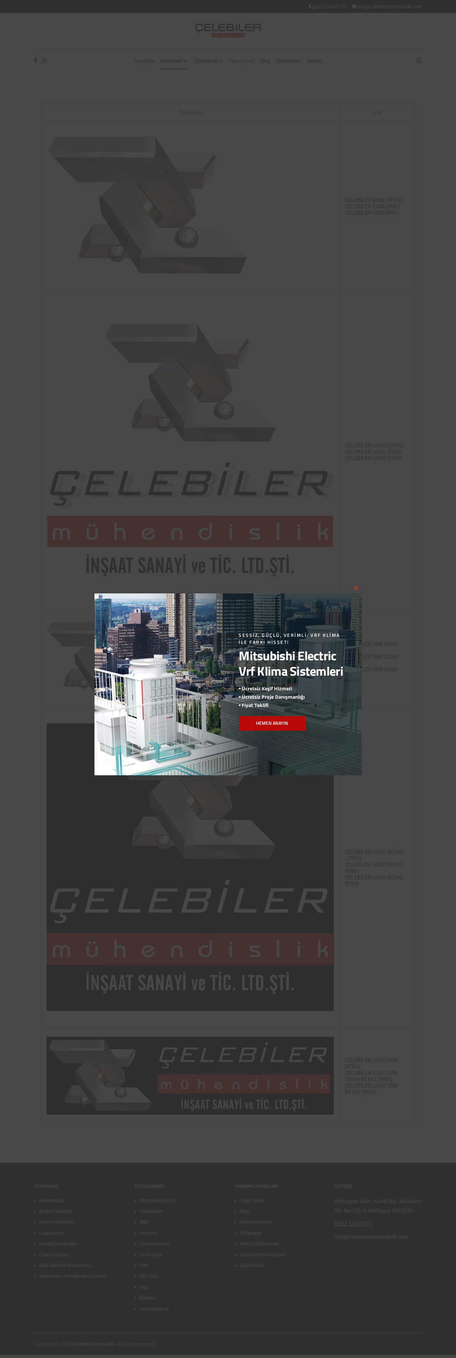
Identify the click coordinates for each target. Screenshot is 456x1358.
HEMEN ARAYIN (272, 722)
